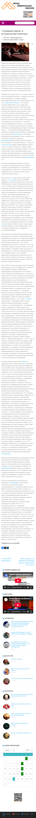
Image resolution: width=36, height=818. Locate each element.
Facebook (8, 814)
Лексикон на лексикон (16, 659)
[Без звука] (28, 587)
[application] (18, 580)
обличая (28, 299)
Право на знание (18, 39)
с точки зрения (12, 180)
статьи (3, 224)
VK (4, 816)
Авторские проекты (9, 39)
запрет (24, 361)
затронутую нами (6, 145)
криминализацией (6, 140)
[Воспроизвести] (5, 587)
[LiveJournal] (8, 548)
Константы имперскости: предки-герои (21, 733)
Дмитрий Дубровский (16, 37)
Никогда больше (16, 134)
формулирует (30, 157)
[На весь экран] (31, 587)
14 (22, 769)
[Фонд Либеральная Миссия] (18, 5)
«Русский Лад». (6, 454)
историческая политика (11, 103)
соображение (14, 483)
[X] (5, 548)
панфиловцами (6, 468)
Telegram (26, 814)
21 (22, 774)
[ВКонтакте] (2, 548)
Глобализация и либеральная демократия (22, 678)
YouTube (17, 814)
